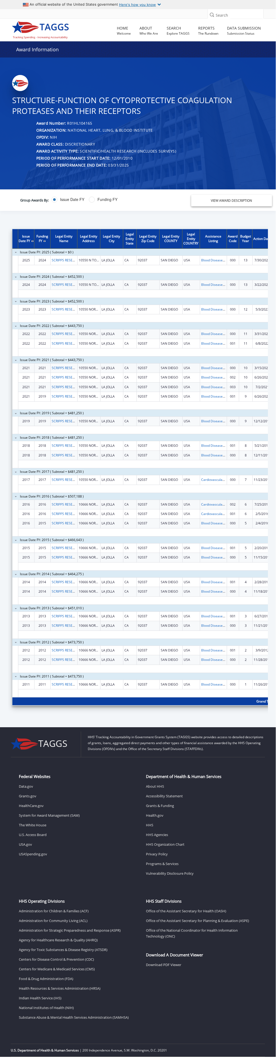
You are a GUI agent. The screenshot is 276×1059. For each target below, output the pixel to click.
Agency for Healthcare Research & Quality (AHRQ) (58, 940)
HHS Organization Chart (165, 844)
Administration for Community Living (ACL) (53, 920)
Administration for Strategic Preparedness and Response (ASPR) (70, 930)
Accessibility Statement (164, 796)
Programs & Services (162, 863)
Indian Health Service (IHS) (40, 998)
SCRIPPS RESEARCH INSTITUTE (75, 260)
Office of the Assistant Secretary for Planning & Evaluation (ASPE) (197, 920)
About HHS (155, 786)
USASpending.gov (33, 854)
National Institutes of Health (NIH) (46, 1007)
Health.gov (154, 815)
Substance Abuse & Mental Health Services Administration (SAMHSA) (74, 1017)
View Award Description (231, 200)
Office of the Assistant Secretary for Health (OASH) (186, 911)
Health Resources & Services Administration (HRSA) (59, 988)
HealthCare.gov (31, 805)
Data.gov (26, 786)
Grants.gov (27, 796)
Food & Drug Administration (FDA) (46, 978)
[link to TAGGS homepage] (40, 29)
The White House (32, 825)
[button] (212, 14)
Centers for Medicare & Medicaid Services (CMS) (57, 969)
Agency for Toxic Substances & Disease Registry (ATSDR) (63, 949)
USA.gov (25, 844)
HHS (149, 825)
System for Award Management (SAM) (49, 815)
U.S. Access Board (33, 834)
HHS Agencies (157, 834)
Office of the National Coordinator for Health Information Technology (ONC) (192, 933)
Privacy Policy (157, 854)
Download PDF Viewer (163, 964)
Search (222, 15)
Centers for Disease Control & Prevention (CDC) (56, 959)
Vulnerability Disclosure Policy (170, 873)
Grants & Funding (160, 805)
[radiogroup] (102, 199)
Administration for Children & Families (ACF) (54, 911)
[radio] (67, 199)
